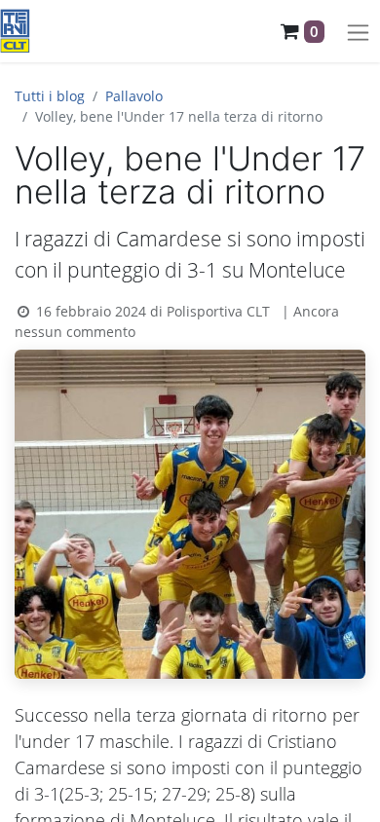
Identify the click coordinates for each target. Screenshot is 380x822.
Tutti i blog (50, 96)
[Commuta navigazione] (358, 31)
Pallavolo (134, 96)
